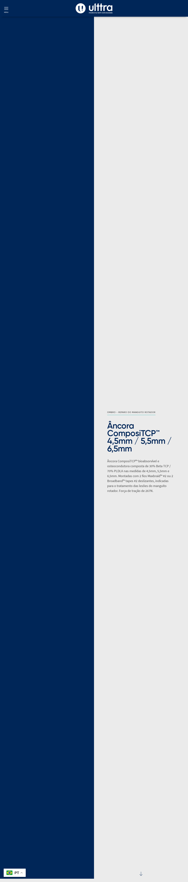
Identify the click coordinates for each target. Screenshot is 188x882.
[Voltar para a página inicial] (94, 8)
